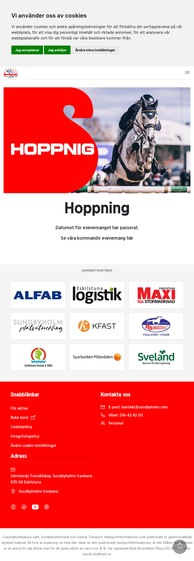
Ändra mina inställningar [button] (95, 50)
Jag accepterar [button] (27, 50)
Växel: (125, 415)
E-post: (138, 407)
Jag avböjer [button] (57, 50)
